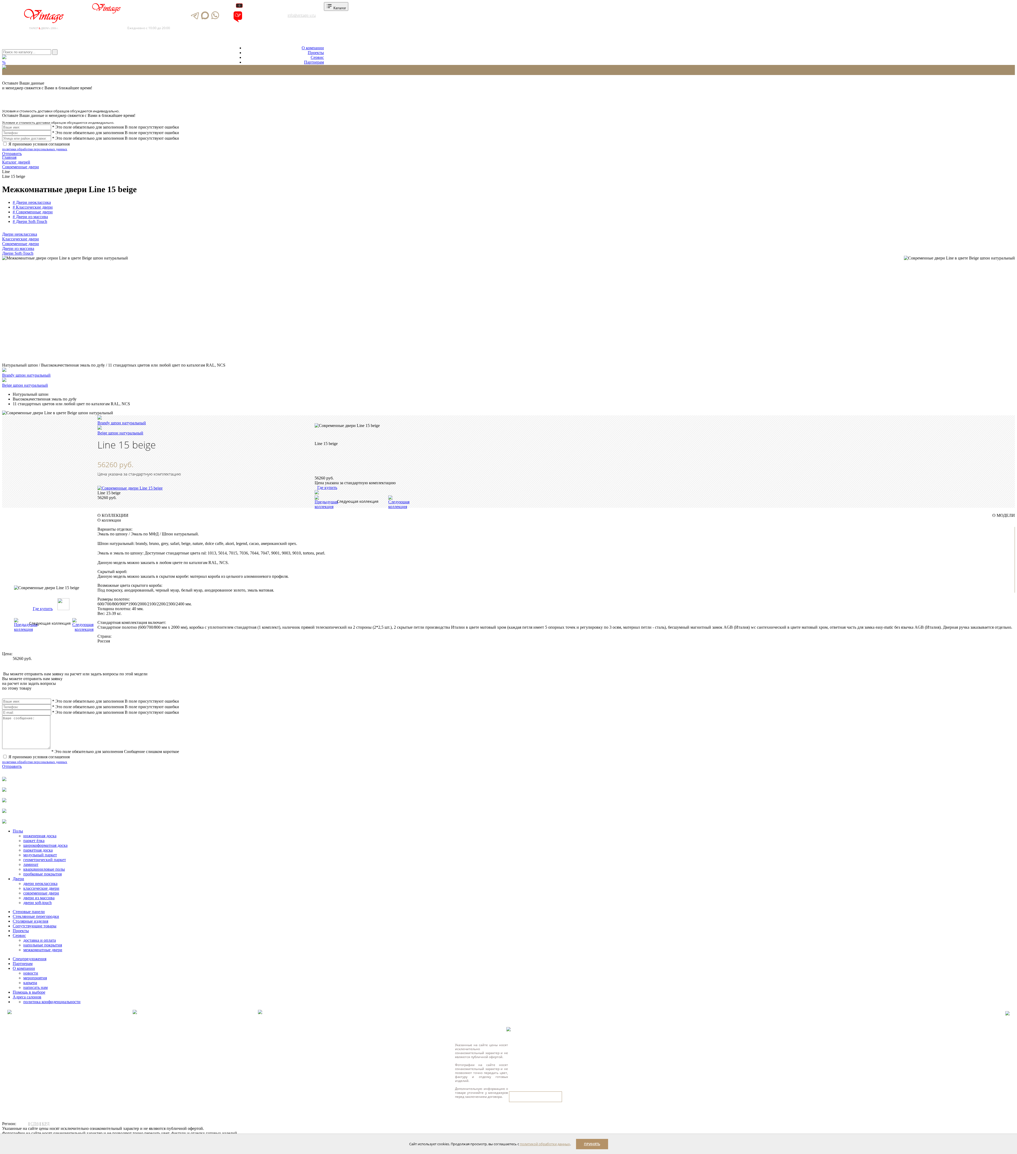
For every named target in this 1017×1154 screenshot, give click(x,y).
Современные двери (20, 243)
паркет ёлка (33, 840)
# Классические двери (33, 207)
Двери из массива (18, 248)
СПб (34, 1123)
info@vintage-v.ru (302, 15)
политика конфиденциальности (52, 1001)
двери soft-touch (37, 902)
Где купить (43, 608)
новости (30, 973)
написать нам (35, 987)
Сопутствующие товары (34, 926)
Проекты (316, 52)
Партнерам (314, 62)
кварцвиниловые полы (44, 869)
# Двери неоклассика (32, 202)
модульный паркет (40, 855)
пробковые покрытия (42, 874)
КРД (46, 1123)
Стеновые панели (29, 911)
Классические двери (20, 239)
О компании (313, 48)
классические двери (41, 888)
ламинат (30, 864)
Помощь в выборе (29, 992)
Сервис (317, 57)
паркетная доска (38, 850)
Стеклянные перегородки (36, 916)
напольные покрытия (42, 945)
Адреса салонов (260, 21)
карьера (30, 982)
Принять (592, 1144)
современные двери (41, 893)
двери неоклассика (40, 883)
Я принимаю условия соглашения (36, 146)
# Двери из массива (30, 216)
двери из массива (39, 898)
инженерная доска (39, 836)
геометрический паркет (44, 859)
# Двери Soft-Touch (30, 221)
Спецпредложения (29, 959)
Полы (18, 831)
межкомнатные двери (42, 950)
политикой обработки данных (545, 1144)
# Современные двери (33, 212)
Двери (18, 878)
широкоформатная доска (45, 845)
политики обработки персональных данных (34, 149)
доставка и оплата (39, 940)
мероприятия (35, 978)
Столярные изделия (30, 921)
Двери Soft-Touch (17, 253)
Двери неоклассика (19, 234)
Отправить (12, 153)
